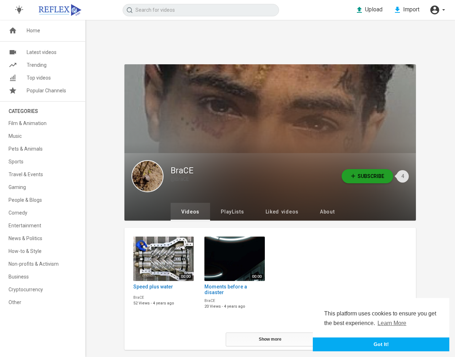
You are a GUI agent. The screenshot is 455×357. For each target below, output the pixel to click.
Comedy (18, 213)
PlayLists (232, 212)
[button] (437, 10)
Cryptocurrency (26, 289)
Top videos (39, 78)
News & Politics (25, 238)
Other (15, 302)
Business (19, 277)
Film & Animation (28, 123)
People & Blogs (25, 200)
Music (15, 136)
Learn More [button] (392, 323)
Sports (16, 161)
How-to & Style (25, 251)
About (327, 212)
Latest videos (42, 52)
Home (33, 30)
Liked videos (282, 212)
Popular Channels (46, 90)
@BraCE (180, 179)
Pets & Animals (26, 149)
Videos (190, 212)
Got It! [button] (381, 344)
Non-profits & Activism (34, 264)
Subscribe (371, 176)
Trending (37, 65)
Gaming (17, 187)
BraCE (182, 170)
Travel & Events (26, 174)
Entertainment (25, 225)
